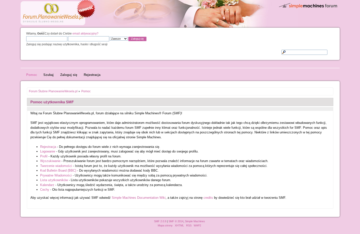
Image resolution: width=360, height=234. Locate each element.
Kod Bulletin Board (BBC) (58, 170)
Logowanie (47, 151)
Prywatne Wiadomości (56, 175)
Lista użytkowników (54, 180)
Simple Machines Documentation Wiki (139, 197)
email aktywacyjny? (85, 33)
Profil (44, 156)
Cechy (44, 189)
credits (208, 197)
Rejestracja (48, 147)
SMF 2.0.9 (160, 221)
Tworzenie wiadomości (56, 166)
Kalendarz (47, 185)
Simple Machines (195, 221)
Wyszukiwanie (50, 161)
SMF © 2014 (175, 221)
